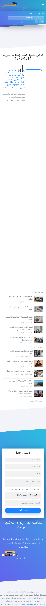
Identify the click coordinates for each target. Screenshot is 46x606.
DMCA (3, 604)
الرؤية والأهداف (39, 604)
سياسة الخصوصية (27, 604)
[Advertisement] (23, 195)
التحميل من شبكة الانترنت (29, 490)
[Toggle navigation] (42, 5)
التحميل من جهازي (12, 490)
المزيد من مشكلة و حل (36, 347)
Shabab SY (19, 543)
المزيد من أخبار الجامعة (36, 401)
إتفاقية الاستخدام (13, 604)
